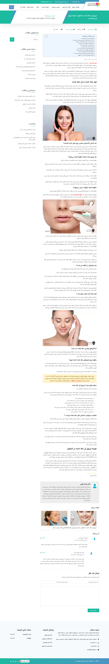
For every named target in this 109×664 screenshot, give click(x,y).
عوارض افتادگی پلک (30, 112)
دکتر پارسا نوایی (91, 29)
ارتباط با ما (22, 7)
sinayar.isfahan (25, 661)
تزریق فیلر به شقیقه (30, 134)
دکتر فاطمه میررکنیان (47, 639)
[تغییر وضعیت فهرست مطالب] (45, 36)
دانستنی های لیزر (31, 63)
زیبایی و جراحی (56, 7)
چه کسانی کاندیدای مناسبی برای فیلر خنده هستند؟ (83, 40)
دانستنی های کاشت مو (29, 59)
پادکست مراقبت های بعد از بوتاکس (26, 144)
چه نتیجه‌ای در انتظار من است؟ (86, 45)
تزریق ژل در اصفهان (76, 381)
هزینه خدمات (45, 7)
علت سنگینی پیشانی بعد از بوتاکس (26, 96)
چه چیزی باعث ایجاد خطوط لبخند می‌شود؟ (84, 42)
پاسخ (41, 538)
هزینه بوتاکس (31, 108)
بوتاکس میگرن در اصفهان (29, 104)
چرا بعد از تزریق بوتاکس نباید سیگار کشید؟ (24, 100)
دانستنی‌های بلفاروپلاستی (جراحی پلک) (25, 67)
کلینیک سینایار (75, 7)
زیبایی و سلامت (69, 29)
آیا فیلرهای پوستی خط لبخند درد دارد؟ (85, 48)
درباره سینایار (30, 7)
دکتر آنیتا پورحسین (47, 642)
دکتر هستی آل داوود (47, 646)
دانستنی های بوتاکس (30, 55)
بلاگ (37, 7)
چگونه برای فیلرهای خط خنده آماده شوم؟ (84, 50)
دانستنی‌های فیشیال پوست (28, 71)
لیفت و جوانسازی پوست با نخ (27, 130)
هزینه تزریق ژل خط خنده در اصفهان (86, 55)
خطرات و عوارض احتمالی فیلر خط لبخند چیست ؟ (83, 53)
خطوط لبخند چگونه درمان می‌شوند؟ (85, 43)
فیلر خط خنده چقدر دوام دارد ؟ (87, 47)
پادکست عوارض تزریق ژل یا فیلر (27, 148)
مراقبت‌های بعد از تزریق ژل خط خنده (85, 51)
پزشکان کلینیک (48, 630)
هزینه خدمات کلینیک (30, 78)
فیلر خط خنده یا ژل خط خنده (87, 38)
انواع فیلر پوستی (77, 195)
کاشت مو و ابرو (66, 7)
